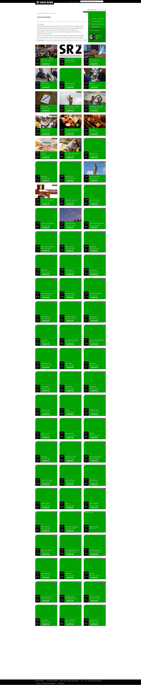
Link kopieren (95, 26)
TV (82, 681)
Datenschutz (76, 1)
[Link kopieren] (45, 64)
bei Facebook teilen (97, 21)
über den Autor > (99, 37)
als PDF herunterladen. (98, 18)
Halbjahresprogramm (95, 30)
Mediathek (39, 681)
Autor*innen (51, 681)
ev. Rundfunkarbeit (93, 681)
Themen (61, 683)
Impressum (72, 1)
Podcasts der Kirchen (69, 681)
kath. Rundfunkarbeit (46, 683)
